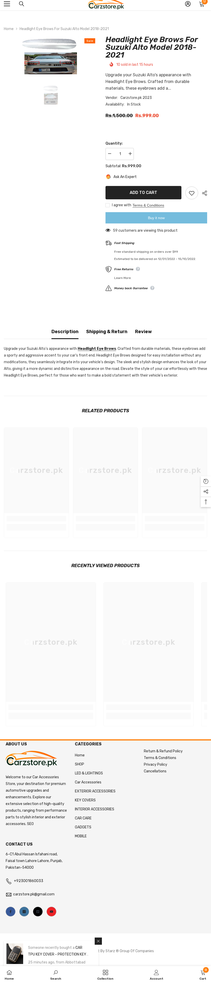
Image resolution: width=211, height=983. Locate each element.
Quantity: (114, 143)
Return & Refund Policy (163, 751)
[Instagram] (24, 911)
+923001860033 (28, 881)
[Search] (22, 4)
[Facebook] (10, 911)
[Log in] (187, 4)
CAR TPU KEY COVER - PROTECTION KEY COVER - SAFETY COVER (57, 954)
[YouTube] (51, 911)
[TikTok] (38, 911)
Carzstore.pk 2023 (136, 98)
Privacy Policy (155, 764)
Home (9, 29)
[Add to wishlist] (191, 192)
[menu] (7, 4)
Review (143, 331)
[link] (36, 518)
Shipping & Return (106, 331)
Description (64, 331)
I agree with (121, 205)
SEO (30, 824)
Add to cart (143, 192)
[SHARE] (202, 193)
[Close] (98, 941)
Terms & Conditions (148, 205)
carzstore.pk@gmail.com (34, 894)
